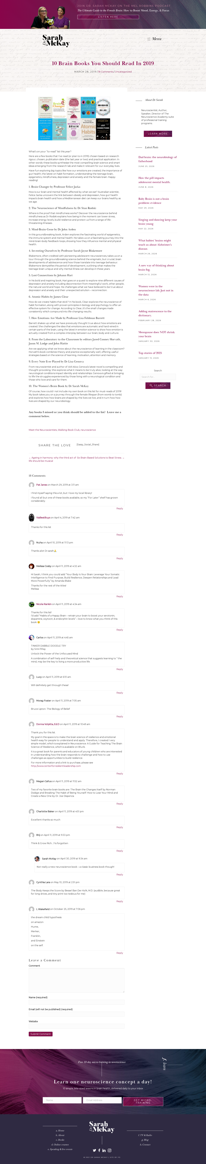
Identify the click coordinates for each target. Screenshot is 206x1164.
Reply (119, 508)
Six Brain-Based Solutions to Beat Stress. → (100, 457)
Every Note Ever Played (46, 361)
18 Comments (105, 71)
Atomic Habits (40, 297)
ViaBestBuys (43, 517)
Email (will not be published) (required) (51, 1009)
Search (158, 370)
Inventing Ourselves (44, 251)
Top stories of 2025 (150, 353)
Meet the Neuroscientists (43, 430)
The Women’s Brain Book (48, 386)
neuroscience (88, 430)
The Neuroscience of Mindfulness (52, 208)
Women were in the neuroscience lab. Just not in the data (155, 291)
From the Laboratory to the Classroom (55, 339)
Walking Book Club (69, 430)
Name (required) (38, 997)
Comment (34, 965)
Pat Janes (41, 484)
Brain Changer (40, 187)
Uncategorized (123, 71)
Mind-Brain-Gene (43, 229)
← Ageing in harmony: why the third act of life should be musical (52, 459)
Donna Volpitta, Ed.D (47, 724)
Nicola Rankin (44, 604)
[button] (158, 385)
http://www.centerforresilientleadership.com (56, 766)
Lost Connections (42, 275)
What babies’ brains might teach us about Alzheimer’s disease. (155, 245)
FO (119, 1157)
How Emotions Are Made (46, 318)
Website (33, 1021)
